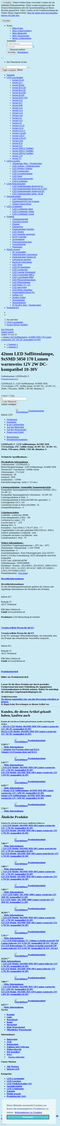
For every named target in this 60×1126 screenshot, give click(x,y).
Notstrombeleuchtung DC (23, 292)
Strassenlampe (18, 300)
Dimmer (16, 224)
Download (23, 573)
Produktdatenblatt (36, 411)
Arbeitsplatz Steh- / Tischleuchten (27, 163)
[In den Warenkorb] (2, 747)
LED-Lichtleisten (20, 181)
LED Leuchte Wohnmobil (23, 272)
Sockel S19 (17, 146)
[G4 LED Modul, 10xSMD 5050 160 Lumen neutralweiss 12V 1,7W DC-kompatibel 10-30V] (30, 851)
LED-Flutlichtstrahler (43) (19, 1083)
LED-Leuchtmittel (15, 77)
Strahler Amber (19, 297)
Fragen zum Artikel (15, 432)
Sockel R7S (17, 143)
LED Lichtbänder (14, 206)
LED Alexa (17, 264)
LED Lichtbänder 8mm (22, 209)
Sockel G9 (17, 123)
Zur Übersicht (7, 329)
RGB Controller (19, 237)
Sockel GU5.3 (18, 130)
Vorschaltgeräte (19, 244)
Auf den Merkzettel (15, 427)
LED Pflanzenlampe (21, 282)
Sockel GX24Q (19, 133)
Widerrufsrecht (14, 1049)
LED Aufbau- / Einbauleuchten (26, 166)
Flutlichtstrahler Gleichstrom (24, 254)
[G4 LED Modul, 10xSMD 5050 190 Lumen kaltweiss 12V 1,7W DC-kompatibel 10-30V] (30, 966)
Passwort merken (17, 49)
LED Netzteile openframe (23, 234)
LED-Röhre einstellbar (22, 290)
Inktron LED (13, 1069)
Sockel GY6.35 (19, 138)
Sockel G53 (17, 120)
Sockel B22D (18, 85)
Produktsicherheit (9, 671)
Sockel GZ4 (17, 140)
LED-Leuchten (13, 161)
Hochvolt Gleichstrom (22, 262)
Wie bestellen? (13, 1052)
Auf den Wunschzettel (16, 429)
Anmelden (6, 21)
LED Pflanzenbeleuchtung (24, 280)
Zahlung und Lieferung (18, 1047)
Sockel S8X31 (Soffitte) (22, 148)
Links (9, 1017)
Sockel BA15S (19, 90)
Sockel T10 (17, 156)
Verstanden (28, 1117)
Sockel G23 (17, 113)
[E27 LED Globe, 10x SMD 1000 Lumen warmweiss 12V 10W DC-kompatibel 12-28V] (30, 897)
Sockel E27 (17, 103)
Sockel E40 (17, 105)
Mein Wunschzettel (16, 1027)
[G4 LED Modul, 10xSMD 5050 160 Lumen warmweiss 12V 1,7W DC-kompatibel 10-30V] (30, 828)
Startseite (11, 75)
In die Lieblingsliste (15, 424)
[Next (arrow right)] (5, 1124)
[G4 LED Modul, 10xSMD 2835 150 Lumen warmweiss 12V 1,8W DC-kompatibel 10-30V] (30, 989)
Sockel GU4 (17, 128)
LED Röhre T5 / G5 (21, 285)
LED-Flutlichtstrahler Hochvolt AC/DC (29, 189)
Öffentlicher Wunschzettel (19, 1030)
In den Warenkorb (9, 402)
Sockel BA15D (19, 87)
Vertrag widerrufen (16, 1057)
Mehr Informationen (13, 747)
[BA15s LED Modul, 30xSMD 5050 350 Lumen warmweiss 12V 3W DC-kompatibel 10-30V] (30, 729)
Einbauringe (17, 226)
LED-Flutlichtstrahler (16, 183)
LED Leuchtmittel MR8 (22, 277)
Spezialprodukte (14, 196)
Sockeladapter (18, 239)
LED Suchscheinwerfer (22, 178)
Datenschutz (12, 1044)
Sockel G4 (17, 118)
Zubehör (10, 216)
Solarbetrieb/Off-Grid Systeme (25, 201)
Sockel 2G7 (17, 82)
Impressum (12, 1039)
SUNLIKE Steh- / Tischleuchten (26, 305)
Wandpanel (17, 247)
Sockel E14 (17, 100)
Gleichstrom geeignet (21, 259)
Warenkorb (12, 1019)
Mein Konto (17, 28)
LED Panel (17, 176)
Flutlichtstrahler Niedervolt (24, 257)
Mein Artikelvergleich (22, 30)
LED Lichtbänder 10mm (23, 211)
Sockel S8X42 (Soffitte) (22, 153)
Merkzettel (12, 1024)
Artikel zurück (7, 332)
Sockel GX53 (18, 135)
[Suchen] (28, 67)
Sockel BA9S (18, 95)
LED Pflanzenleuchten (22, 199)
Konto (10, 1022)
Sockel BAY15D (19, 98)
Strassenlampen (19, 302)
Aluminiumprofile (20, 219)
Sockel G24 (17, 115)
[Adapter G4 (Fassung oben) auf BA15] (20, 749)
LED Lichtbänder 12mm (23, 214)
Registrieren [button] (23, 52)
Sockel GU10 (18, 125)
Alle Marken (13, 1066)
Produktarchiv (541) (16, 1096)
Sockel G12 (17, 108)
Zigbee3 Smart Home (21, 204)
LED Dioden (18, 232)
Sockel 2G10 (18, 80)
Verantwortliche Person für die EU (17, 627)
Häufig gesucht (13, 249)
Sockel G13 (17, 110)
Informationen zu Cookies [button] (28, 1112)
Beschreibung (13, 437)
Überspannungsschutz (22, 242)
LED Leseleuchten (20, 171)
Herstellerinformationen (17, 439)
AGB (9, 1042)
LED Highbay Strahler (22, 168)
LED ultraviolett (19, 287)
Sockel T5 (16, 158)
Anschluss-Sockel (20, 221)
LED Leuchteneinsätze (22, 173)
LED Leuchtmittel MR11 (23, 274)
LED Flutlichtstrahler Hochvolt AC (27, 186)
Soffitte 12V (17, 295)
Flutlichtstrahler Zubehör (23, 229)
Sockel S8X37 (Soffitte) (22, 151)
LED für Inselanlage (21, 267)
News (9, 1054)
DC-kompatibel (19, 252)
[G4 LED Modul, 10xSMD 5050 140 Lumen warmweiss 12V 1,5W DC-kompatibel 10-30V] (30, 770)
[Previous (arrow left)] (2, 1124)
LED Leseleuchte (20, 269)
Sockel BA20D (19, 92)
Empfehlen (11, 422)
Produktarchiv (13, 307)
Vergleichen (12, 419)
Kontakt (11, 1014)
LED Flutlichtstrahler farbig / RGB (27, 194)
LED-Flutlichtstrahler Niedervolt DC (28, 191)
